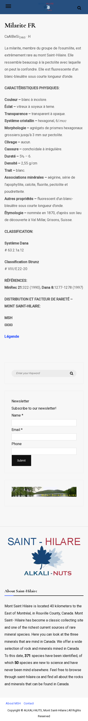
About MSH (13, 703)
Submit (21, 460)
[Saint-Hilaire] (46, 8)
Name (17, 415)
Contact (29, 703)
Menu (10, 5)
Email (17, 430)
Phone (17, 444)
